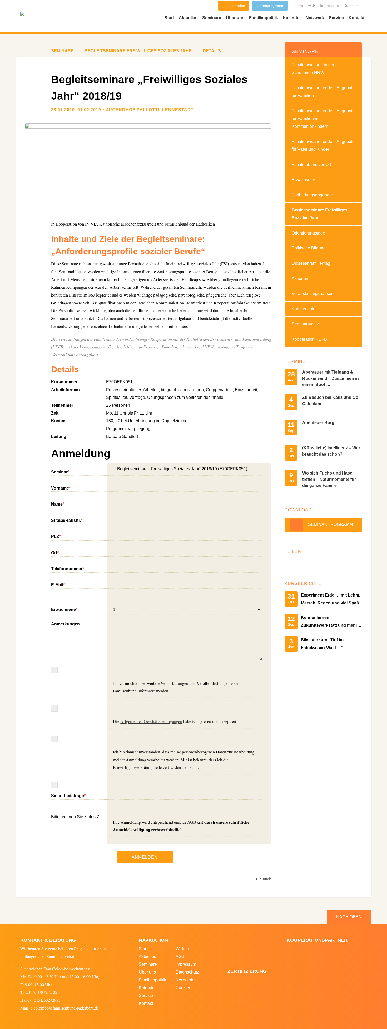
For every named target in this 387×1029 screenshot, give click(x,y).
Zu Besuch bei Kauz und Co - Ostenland (331, 400)
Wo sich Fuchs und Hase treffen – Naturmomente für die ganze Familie (329, 479)
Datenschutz (354, 5)
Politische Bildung (309, 248)
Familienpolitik (263, 17)
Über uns (235, 17)
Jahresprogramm (270, 5)
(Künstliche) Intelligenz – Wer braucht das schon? (331, 450)
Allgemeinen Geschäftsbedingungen (151, 721)
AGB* (54, 708)
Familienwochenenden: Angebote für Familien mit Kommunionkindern (323, 118)
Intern (298, 5)
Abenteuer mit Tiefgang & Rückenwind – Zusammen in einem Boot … (330, 378)
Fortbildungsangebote (312, 194)
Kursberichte (303, 308)
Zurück (265, 879)
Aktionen (300, 278)
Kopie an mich (54, 785)
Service (336, 17)
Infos (54, 670)
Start (169, 17)
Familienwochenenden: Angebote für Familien (323, 91)
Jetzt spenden (233, 5)
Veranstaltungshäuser (312, 293)
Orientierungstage (308, 233)
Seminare (211, 17)
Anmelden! (145, 857)
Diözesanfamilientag (311, 263)
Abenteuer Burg (318, 422)
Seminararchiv (305, 324)
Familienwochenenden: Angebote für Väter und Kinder (323, 145)
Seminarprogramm (330, 524)
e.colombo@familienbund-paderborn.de (65, 1008)
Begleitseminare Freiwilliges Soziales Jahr (320, 213)
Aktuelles (188, 17)
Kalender (292, 17)
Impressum (329, 5)
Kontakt (356, 17)
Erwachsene (64, 609)
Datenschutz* (54, 739)
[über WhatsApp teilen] (305, 563)
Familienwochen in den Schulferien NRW (313, 68)
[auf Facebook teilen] (290, 563)
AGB (311, 5)
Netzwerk (315, 17)
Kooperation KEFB (309, 339)
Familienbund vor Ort (311, 164)
